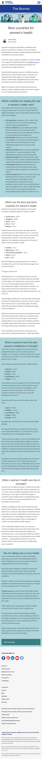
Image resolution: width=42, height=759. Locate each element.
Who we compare (7, 675)
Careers (4, 690)
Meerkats (4, 696)
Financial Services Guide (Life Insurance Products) (17, 712)
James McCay (12, 39)
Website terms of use (8, 672)
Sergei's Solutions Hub (9, 723)
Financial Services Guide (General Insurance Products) (18, 709)
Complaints (5, 681)
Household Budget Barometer (11, 720)
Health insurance (8, 591)
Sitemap (4, 702)
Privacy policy (6, 669)
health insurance (33, 62)
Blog (3, 693)
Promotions (5, 678)
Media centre (5, 699)
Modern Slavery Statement (10, 717)
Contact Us (5, 687)
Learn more (4, 750)
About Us (4, 666)
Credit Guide (5, 714)
